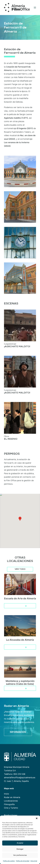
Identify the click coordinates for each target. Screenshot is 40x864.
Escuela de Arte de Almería (20, 598)
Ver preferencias (20, 855)
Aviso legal (33, 861)
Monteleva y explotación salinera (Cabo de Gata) (20, 682)
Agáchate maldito (12, 118)
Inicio (6, 794)
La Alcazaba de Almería (20, 639)
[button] (37, 818)
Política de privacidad (22, 861)
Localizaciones (11, 801)
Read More (18, 605)
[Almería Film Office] (17, 7)
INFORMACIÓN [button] (18, 732)
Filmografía (9, 804)
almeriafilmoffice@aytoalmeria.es (19, 777)
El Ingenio (21, 128)
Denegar (20, 849)
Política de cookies (9, 861)
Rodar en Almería (12, 797)
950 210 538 (19, 774)
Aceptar (20, 843)
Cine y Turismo (11, 808)
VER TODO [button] (20, 569)
